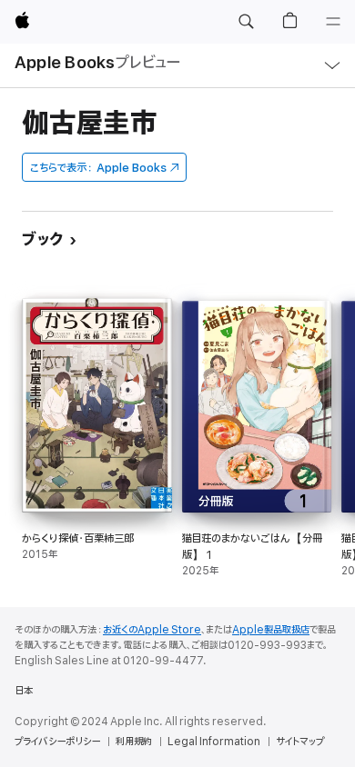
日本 (24, 690)
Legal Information (213, 741)
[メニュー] (333, 22)
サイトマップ (300, 741)
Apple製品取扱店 (270, 629)
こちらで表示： (98, 167)
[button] (246, 22)
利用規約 (134, 741)
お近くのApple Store (152, 629)
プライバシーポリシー (57, 741)
